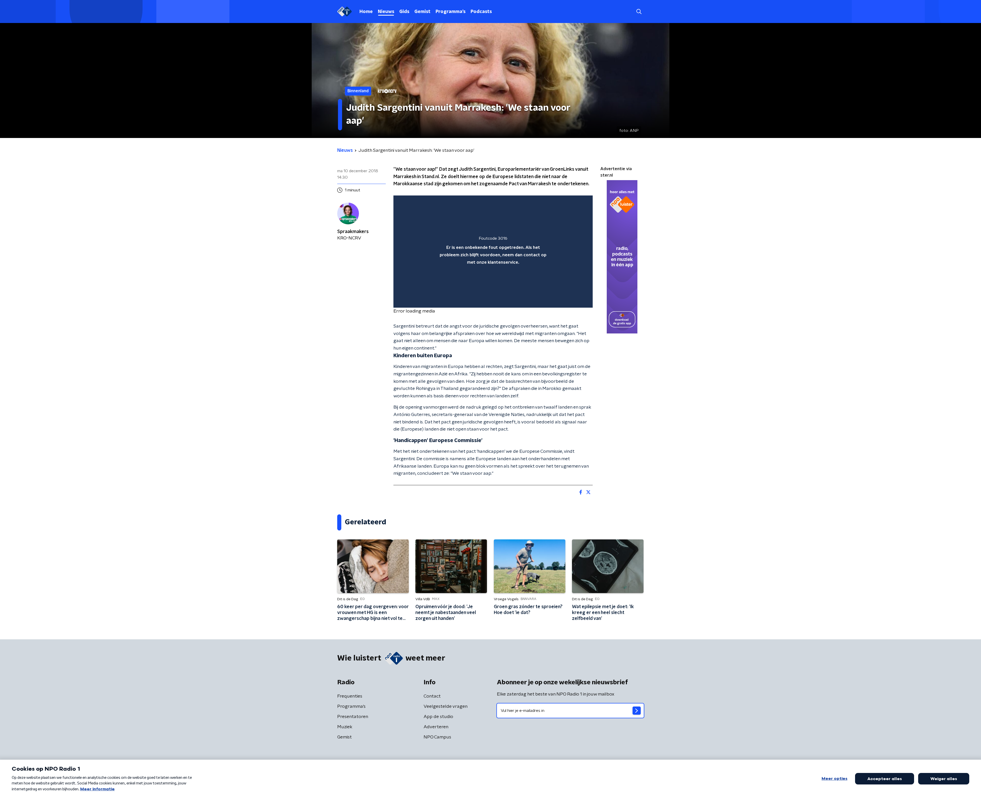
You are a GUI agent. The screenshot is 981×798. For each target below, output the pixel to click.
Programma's (450, 11)
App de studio (438, 716)
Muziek (344, 727)
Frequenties (349, 696)
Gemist (422, 11)
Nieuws (386, 11)
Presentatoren (352, 716)
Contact (432, 696)
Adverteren (436, 727)
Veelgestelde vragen (446, 706)
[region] (493, 251)
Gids (404, 11)
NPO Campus (437, 737)
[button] (639, 11)
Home (366, 11)
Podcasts (481, 11)
